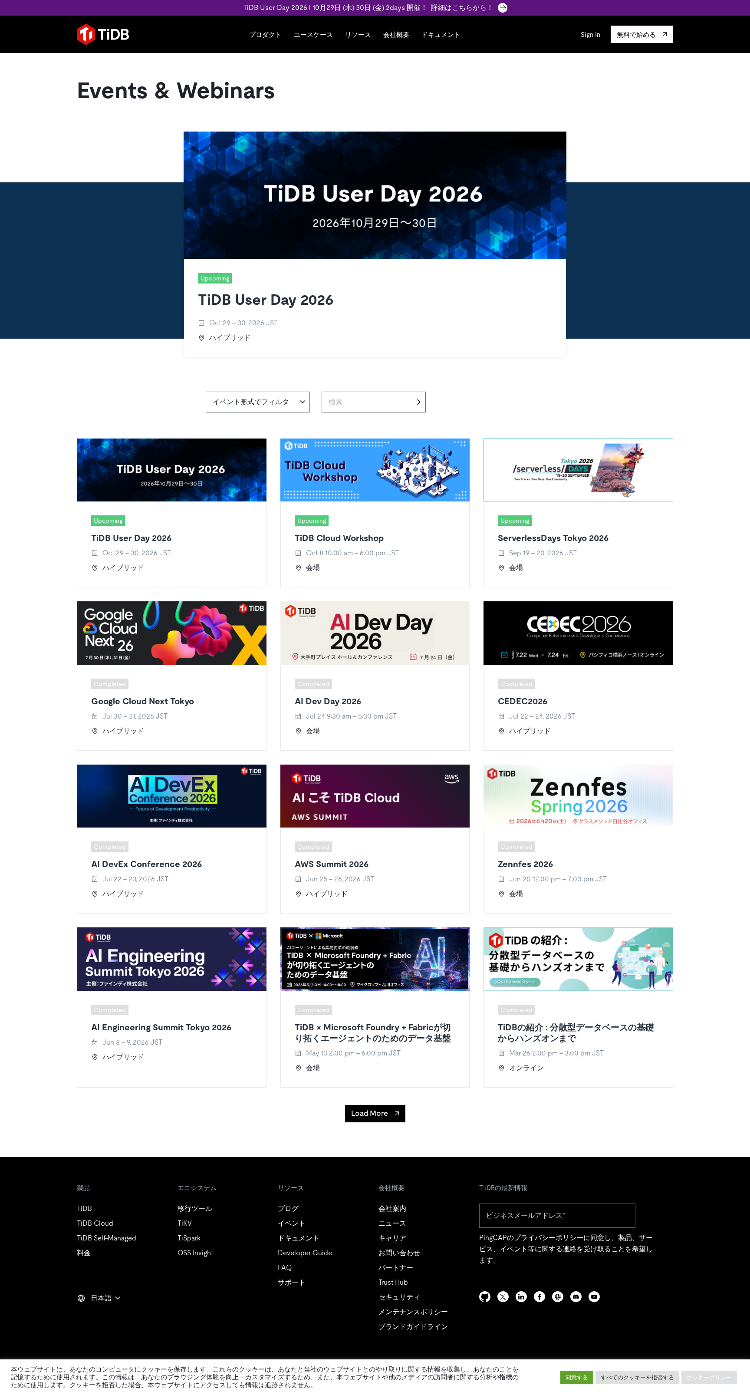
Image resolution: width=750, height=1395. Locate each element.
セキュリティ (399, 1297)
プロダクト (265, 34)
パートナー (395, 1267)
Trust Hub (393, 1282)
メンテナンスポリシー (413, 1312)
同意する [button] (577, 1377)
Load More (369, 1113)
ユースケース (313, 34)
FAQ (285, 1267)
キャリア (392, 1238)
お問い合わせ (399, 1253)
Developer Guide (305, 1253)
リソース (358, 34)
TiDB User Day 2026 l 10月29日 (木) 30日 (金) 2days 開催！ (368, 7)
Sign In (590, 34)
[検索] (419, 402)
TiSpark (189, 1238)
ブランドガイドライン (413, 1326)
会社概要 (396, 34)
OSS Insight (195, 1253)
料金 (84, 1253)
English (93, 1316)
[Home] (103, 34)
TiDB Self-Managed (106, 1238)
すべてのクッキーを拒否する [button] (637, 1377)
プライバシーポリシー (548, 1237)
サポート (292, 1282)
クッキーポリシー (709, 1377)
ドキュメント (441, 34)
